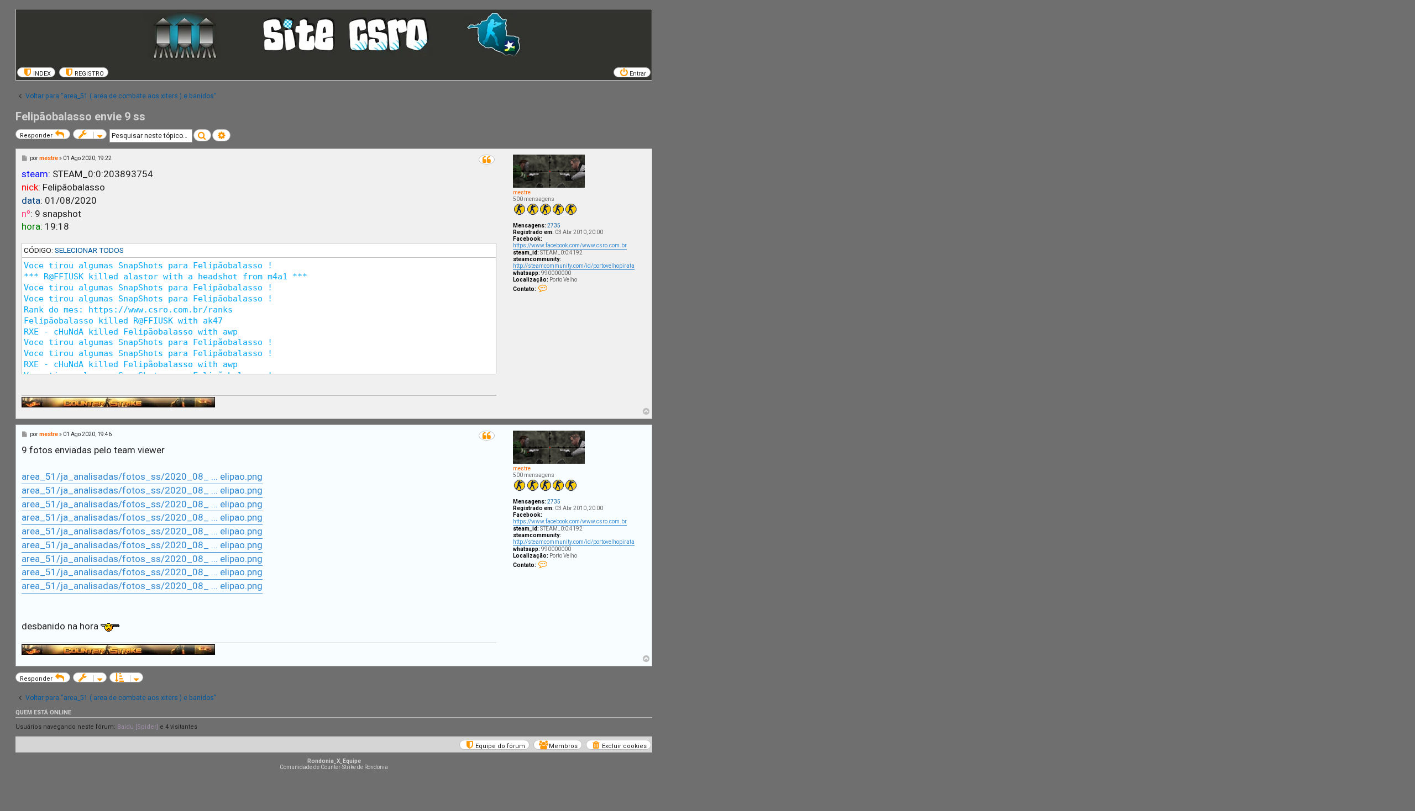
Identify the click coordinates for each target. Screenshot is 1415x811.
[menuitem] (36, 72)
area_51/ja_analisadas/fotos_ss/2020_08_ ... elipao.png (142, 476)
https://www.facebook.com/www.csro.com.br (570, 245)
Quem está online (43, 712)
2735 (553, 225)
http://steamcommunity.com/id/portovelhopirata (574, 266)
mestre (522, 192)
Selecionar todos (89, 250)
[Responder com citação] (487, 160)
